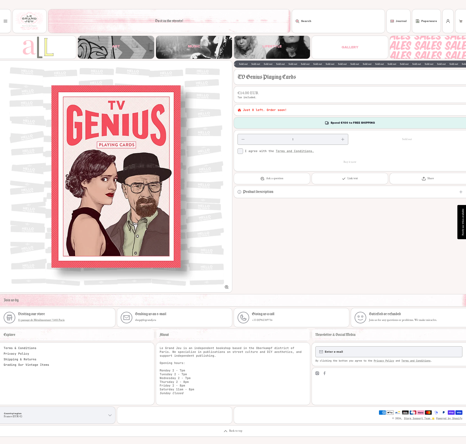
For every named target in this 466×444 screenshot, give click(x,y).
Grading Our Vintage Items (26, 365)
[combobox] (338, 21)
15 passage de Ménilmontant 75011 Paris (41, 320)
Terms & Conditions (20, 348)
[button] (460, 21)
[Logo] (30, 21)
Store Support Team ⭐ (419, 418)
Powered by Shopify (449, 418)
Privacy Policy (16, 354)
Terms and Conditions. (295, 151)
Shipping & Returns (20, 359)
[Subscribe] (457, 351)
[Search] (295, 21)
